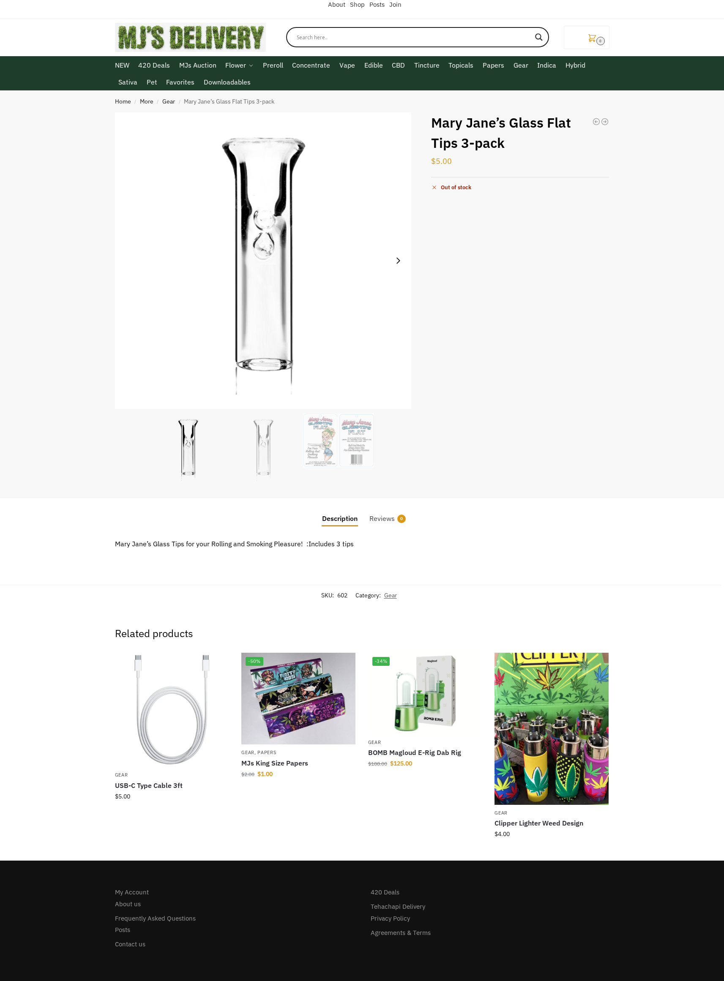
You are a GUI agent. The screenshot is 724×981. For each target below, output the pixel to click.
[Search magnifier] (539, 37)
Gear (168, 101)
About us (128, 904)
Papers (266, 752)
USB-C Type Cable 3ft (149, 785)
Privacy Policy (390, 918)
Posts (122, 930)
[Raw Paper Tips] (596, 121)
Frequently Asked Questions (155, 918)
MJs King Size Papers (274, 763)
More (146, 101)
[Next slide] (398, 261)
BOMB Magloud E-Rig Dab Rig (414, 752)
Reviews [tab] (386, 518)
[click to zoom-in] (263, 260)
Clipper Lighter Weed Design (539, 823)
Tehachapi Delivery (398, 906)
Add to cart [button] (171, 814)
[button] (586, 37)
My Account (132, 892)
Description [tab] (340, 518)
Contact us (130, 944)
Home (123, 101)
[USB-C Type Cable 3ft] (172, 710)
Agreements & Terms (401, 933)
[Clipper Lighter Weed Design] (552, 728)
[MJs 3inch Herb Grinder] (605, 121)
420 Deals (385, 892)
